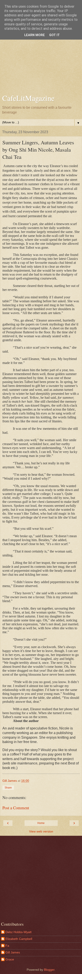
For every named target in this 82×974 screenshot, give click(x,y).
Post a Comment (15, 807)
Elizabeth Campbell (18, 939)
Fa (7, 945)
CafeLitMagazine (28, 98)
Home (41, 823)
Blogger (49, 969)
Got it (54, 35)
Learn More (34, 35)
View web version (41, 831)
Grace (9, 959)
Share (8, 787)
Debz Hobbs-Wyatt (18, 932)
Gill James (12, 952)
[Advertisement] (41, 48)
